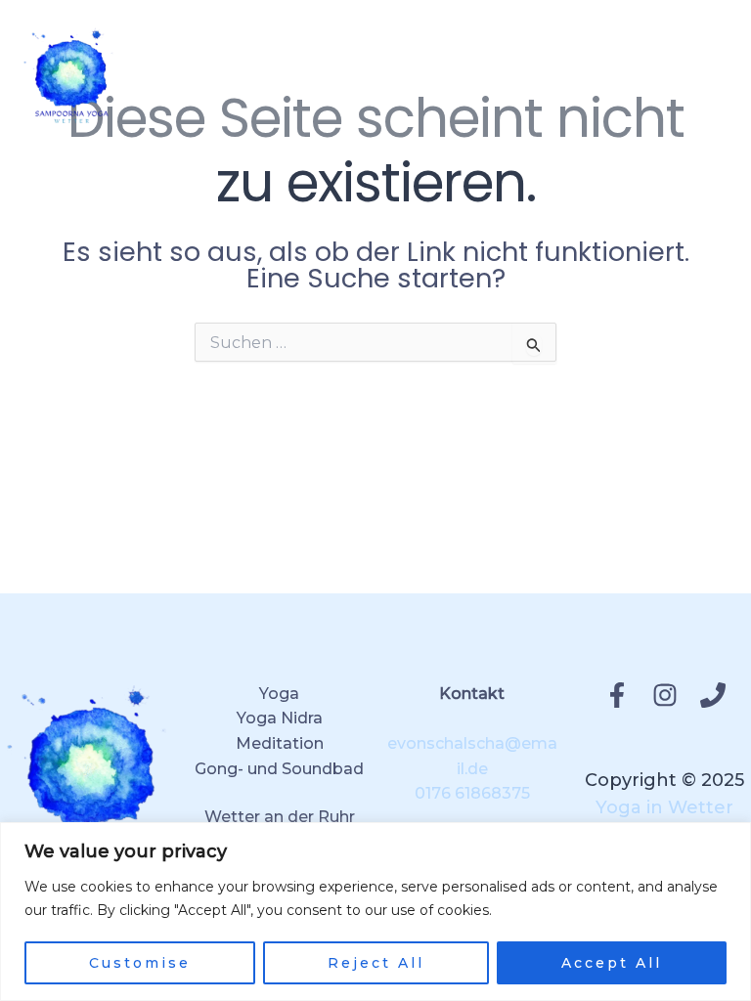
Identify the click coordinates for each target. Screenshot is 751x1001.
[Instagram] (665, 695)
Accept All (611, 963)
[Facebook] (617, 695)
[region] (375, 911)
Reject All (376, 963)
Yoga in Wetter (664, 807)
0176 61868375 (472, 793)
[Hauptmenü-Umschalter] (705, 74)
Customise (140, 963)
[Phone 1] (713, 695)
